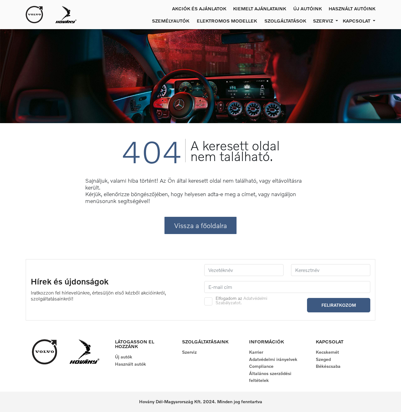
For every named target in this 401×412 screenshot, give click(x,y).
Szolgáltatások (285, 20)
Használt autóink (352, 8)
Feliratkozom (338, 305)
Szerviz (189, 352)
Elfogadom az (241, 300)
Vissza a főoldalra (200, 225)
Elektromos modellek (227, 20)
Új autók (123, 356)
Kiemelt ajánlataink (259, 8)
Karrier (256, 352)
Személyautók (170, 20)
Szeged (323, 359)
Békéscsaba (328, 366)
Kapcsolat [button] (357, 20)
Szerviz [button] (323, 20)
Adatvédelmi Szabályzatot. (241, 300)
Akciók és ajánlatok (199, 8)
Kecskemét (327, 352)
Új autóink (307, 8)
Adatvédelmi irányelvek (273, 359)
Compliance (261, 366)
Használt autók (130, 364)
